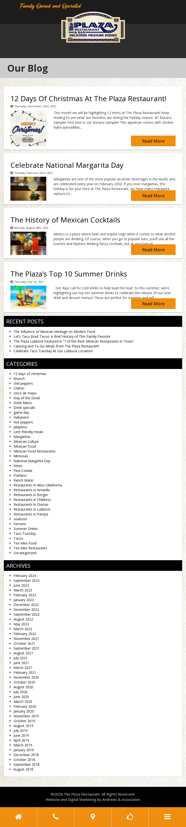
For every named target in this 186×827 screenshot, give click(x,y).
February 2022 (25, 633)
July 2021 (21, 658)
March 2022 (23, 629)
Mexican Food (25, 446)
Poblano (20, 475)
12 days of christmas (30, 373)
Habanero (21, 417)
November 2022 (26, 609)
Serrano (20, 523)
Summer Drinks (26, 528)
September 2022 (26, 614)
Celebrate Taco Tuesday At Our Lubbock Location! (53, 351)
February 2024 (25, 575)
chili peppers (23, 383)
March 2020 (23, 701)
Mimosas (21, 456)
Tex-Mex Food (25, 543)
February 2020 (25, 706)
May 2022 (21, 624)
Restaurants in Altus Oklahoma (38, 485)
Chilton (19, 388)
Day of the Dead (27, 398)
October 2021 (24, 643)
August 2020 (23, 687)
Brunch (19, 378)
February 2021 (25, 672)
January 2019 (24, 750)
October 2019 (24, 721)
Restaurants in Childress (32, 499)
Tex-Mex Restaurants (30, 548)
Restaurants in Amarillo (32, 490)
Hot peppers (23, 422)
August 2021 (23, 653)
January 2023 (24, 599)
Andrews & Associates (121, 799)
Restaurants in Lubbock (32, 509)
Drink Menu (23, 402)
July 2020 (21, 691)
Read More (153, 141)
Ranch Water (24, 480)
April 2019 (21, 740)
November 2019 (26, 716)
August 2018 (23, 769)
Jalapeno (20, 427)
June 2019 (21, 735)
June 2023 (21, 585)
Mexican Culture (26, 441)
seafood (20, 519)
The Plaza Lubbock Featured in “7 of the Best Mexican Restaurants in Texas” (74, 341)
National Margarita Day (32, 461)
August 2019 (23, 725)
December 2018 (26, 754)
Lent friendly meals (28, 431)
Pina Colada (23, 470)
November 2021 (26, 638)
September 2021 (26, 648)
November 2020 (26, 677)
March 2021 (23, 667)
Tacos (18, 538)
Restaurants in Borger (31, 494)
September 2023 (26, 580)
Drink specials (24, 407)
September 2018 (26, 764)
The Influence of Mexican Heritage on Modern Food (54, 331)
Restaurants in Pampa (31, 514)
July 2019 (21, 730)
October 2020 (24, 682)
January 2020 (24, 711)
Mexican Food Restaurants (35, 451)
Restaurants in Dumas (31, 504)
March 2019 (23, 745)
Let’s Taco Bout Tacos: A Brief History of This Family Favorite (62, 336)
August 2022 (23, 619)
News (18, 465)
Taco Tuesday (25, 533)
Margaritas (22, 436)
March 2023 (23, 590)
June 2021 (21, 662)
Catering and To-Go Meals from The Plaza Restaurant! (56, 346)
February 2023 (25, 595)
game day (21, 412)
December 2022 (26, 604)
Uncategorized (25, 553)
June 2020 (21, 696)
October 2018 (24, 759)
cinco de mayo (25, 393)
